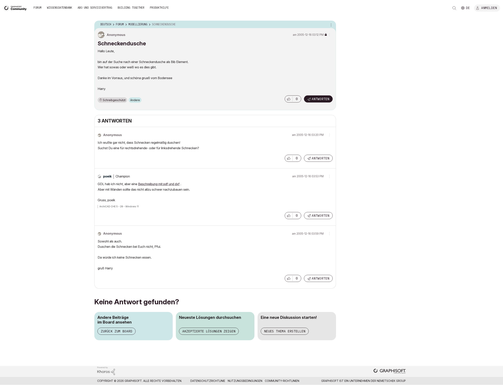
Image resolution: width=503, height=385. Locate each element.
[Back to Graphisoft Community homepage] (16, 7)
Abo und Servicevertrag (95, 7)
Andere (135, 100)
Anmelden (489, 8)
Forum (37, 7)
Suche (454, 8)
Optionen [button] (330, 24)
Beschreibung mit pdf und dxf (159, 184)
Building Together (131, 7)
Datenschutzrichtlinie (207, 380)
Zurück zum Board (116, 331)
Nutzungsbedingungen (245, 380)
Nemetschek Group (391, 380)
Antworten (320, 99)
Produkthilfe (159, 7)
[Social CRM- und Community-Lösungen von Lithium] (106, 370)
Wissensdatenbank (59, 7)
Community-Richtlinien (282, 380)
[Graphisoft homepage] (390, 371)
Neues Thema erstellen (284, 331)
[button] (288, 99)
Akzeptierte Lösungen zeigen (208, 331)
